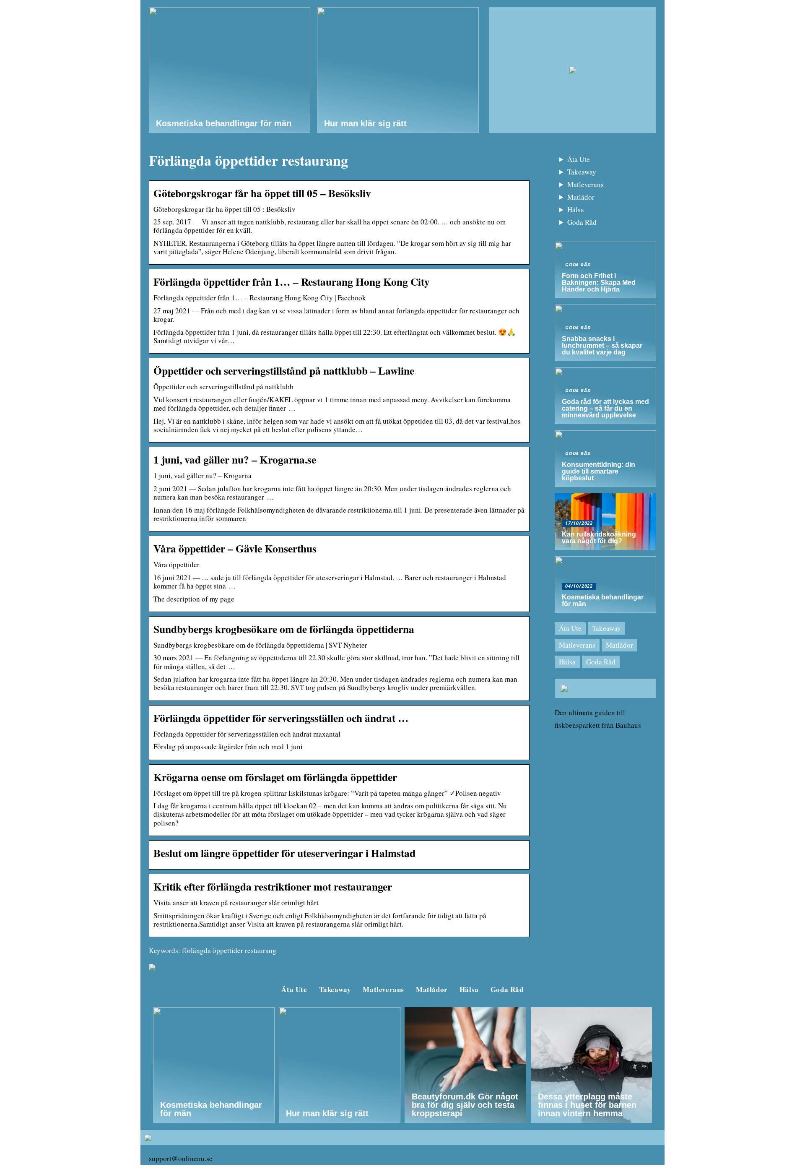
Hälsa (575, 209)
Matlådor (581, 197)
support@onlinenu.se (181, 1158)
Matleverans (585, 184)
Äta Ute (578, 159)
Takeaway (581, 172)
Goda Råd (582, 222)
